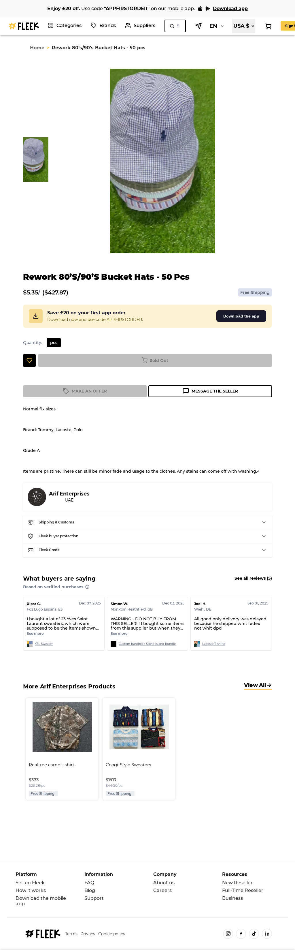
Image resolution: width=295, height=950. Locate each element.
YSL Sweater (44, 644)
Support (94, 898)
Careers (162, 890)
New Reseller (237, 882)
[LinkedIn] (267, 934)
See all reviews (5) (253, 578)
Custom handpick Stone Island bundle (147, 644)
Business (232, 898)
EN (213, 26)
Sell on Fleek (30, 882)
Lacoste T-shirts (213, 644)
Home (37, 47)
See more (35, 633)
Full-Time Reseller (242, 890)
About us (164, 882)
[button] (147, 522)
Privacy (87, 933)
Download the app (241, 316)
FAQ (89, 882)
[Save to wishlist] (29, 360)
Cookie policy (111, 933)
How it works (31, 890)
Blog (89, 890)
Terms (71, 933)
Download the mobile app (41, 900)
